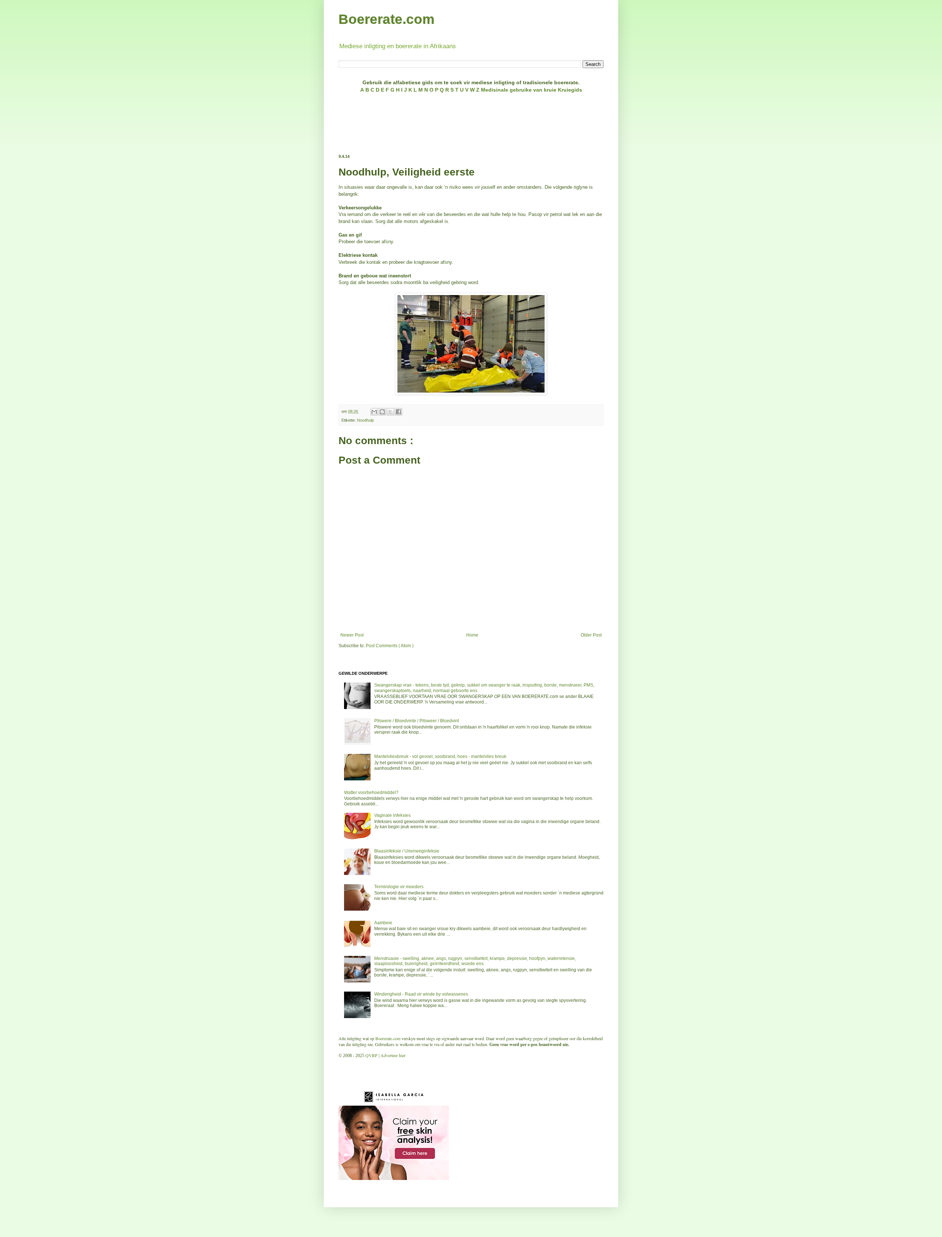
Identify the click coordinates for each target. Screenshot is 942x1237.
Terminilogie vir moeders (399, 886)
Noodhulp (365, 420)
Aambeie (383, 922)
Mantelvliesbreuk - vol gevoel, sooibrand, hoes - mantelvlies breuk (440, 756)
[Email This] (374, 411)
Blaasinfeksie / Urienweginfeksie (406, 851)
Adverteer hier (393, 1055)
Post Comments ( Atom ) (390, 645)
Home (472, 635)
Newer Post (352, 635)
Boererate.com (387, 19)
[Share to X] (390, 411)
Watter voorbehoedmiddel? (371, 792)
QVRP (371, 1055)
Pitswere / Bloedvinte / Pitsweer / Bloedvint (416, 720)
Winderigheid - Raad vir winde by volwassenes (421, 994)
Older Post (591, 635)
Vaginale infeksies (392, 815)
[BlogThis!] (382, 411)
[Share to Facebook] (398, 411)
